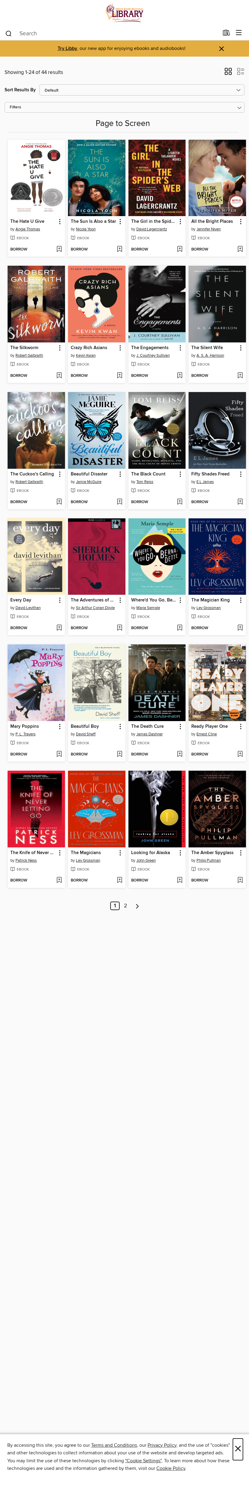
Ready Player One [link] (209, 726)
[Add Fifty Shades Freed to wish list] (240, 502)
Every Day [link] (20, 600)
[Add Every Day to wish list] (59, 628)
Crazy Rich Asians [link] (89, 348)
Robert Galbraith (29, 355)
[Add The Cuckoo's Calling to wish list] (59, 502)
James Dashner (149, 734)
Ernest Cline (206, 734)
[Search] (9, 33)
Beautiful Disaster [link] (89, 474)
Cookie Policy (170, 1468)
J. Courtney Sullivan (153, 355)
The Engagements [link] (150, 348)
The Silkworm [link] (24, 348)
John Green (146, 860)
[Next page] (137, 905)
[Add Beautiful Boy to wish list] (119, 755)
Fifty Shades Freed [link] (210, 474)
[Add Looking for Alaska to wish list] (179, 881)
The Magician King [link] (210, 600)
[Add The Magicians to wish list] (119, 881)
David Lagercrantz (151, 229)
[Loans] (226, 34)
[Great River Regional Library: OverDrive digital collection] (124, 13)
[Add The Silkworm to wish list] (59, 376)
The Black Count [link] (148, 474)
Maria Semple (148, 607)
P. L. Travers (25, 734)
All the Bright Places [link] (212, 221)
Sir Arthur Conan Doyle (95, 607)
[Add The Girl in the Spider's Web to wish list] (179, 250)
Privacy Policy (162, 1445)
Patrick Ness (26, 860)
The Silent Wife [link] (207, 348)
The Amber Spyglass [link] (212, 853)
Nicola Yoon (86, 229)
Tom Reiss (144, 481)
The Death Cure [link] (147, 726)
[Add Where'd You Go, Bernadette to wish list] (179, 628)
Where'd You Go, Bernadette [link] (154, 600)
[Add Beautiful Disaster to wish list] (119, 502)
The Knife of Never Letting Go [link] (33, 853)
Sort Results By (20, 90)
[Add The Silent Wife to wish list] (240, 376)
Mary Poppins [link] (24, 726)
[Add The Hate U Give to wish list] (59, 250)
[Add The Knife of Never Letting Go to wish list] (59, 881)
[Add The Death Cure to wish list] (179, 755)
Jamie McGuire (88, 481)
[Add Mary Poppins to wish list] (59, 755)
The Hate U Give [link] (27, 221)
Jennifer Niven (208, 229)
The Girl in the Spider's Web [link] (154, 221)
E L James (205, 481)
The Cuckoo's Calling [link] (32, 474)
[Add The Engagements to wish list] (179, 376)
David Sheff (86, 734)
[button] (228, 73)
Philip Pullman (208, 860)
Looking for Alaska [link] (150, 853)
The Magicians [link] (86, 853)
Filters (15, 107)
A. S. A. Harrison (210, 355)
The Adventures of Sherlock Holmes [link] (94, 600)
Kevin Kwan (86, 355)
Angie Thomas (27, 229)
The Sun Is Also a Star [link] (93, 221)
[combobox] (112, 33)
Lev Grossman (208, 607)
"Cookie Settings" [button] (143, 1461)
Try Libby (67, 48)
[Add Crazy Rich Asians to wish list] (119, 376)
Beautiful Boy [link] (85, 726)
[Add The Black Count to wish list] (179, 502)
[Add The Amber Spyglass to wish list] (240, 881)
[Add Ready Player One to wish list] (240, 755)
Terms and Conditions (114, 1445)
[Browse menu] (238, 33)
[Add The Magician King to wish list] (240, 628)
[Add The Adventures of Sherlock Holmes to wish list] (119, 628)
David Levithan (28, 607)
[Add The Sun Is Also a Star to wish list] (119, 250)
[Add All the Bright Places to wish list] (240, 250)
